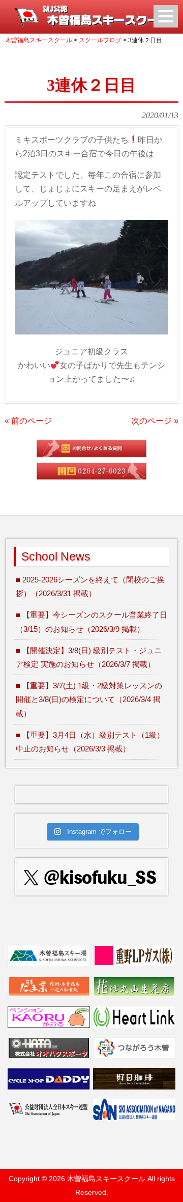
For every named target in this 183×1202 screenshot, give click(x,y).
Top (174, 1193)
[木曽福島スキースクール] (92, 24)
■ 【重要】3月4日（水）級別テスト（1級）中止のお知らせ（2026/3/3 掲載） (90, 742)
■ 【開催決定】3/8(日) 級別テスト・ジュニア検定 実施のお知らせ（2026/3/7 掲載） (89, 657)
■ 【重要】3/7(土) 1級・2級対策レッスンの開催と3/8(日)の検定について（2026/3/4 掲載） (89, 699)
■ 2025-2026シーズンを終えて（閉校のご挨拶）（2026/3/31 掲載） (90, 586)
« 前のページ (28, 420)
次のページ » (154, 420)
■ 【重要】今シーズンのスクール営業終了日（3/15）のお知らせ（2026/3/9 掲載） (91, 621)
